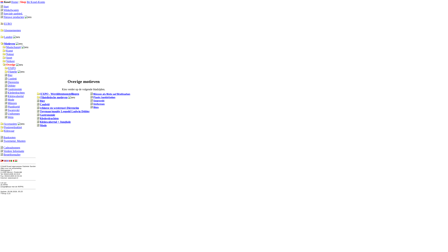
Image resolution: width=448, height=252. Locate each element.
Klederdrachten (16, 92)
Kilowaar (9, 130)
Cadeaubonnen (12, 147)
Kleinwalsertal (16, 96)
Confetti (12, 78)
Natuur (10, 54)
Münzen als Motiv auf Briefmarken (111, 94)
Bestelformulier (12, 154)
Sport (9, 57)
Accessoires (10, 123)
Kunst (9, 50)
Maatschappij (13, 47)
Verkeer (10, 61)
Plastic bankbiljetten (104, 97)
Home (14, 2)
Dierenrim (13, 82)
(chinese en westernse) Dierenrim (59, 107)
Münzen (12, 103)
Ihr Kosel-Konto (36, 2)
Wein (10, 117)
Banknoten (10, 137)
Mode (11, 99)
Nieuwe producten (14, 17)
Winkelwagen (11, 10)
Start (6, 6)
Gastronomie (15, 89)
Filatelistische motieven (54, 97)
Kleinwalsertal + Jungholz (55, 121)
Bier (10, 75)
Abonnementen (12, 30)
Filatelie (12, 71)
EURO (8, 23)
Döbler (11, 85)
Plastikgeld (14, 106)
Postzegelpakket (13, 127)
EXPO (12, 68)
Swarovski (13, 110)
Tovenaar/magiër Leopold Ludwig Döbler (65, 111)
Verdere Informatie (14, 151)
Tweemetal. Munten (15, 140)
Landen (8, 37)
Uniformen (14, 113)
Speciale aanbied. (13, 13)
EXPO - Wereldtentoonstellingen (59, 93)
